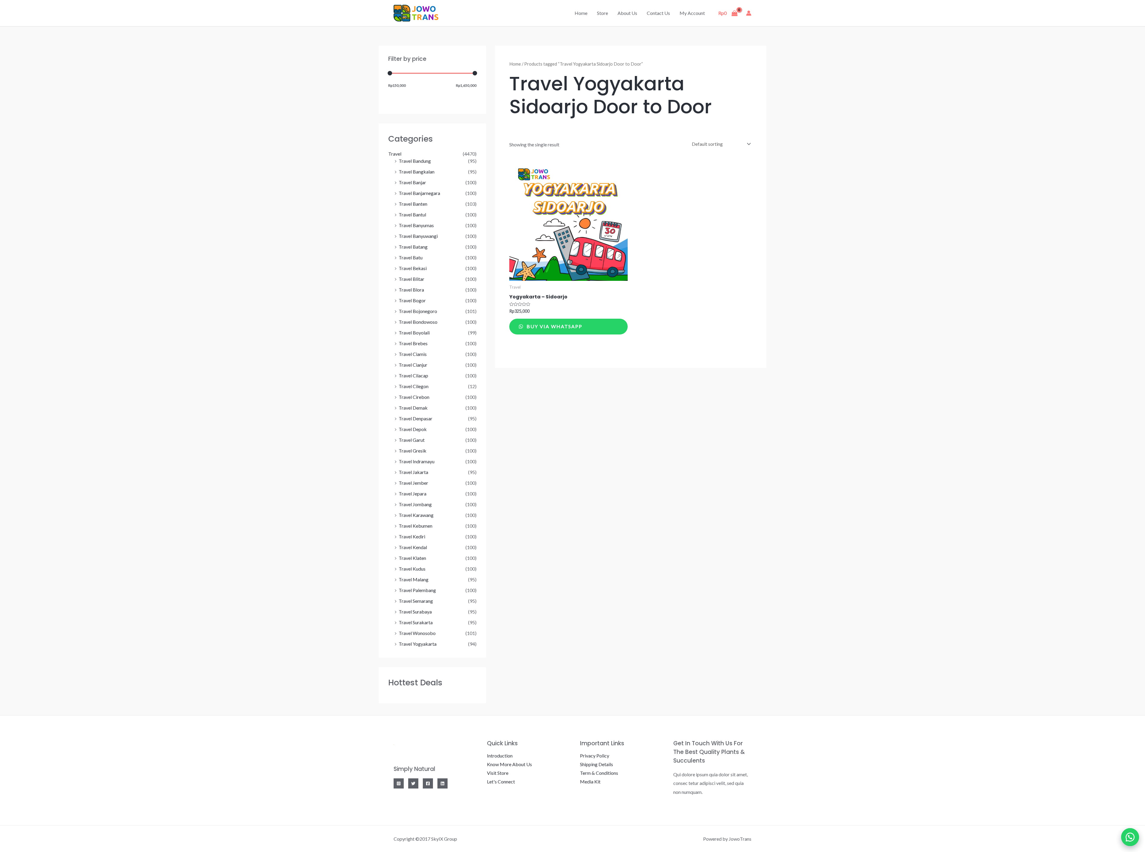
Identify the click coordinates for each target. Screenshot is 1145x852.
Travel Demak (413, 407)
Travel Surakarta (416, 622)
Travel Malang (413, 579)
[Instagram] (399, 783)
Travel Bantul (412, 214)
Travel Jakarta (413, 472)
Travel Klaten (412, 558)
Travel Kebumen (415, 526)
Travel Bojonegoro (418, 311)
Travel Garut (412, 440)
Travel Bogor (412, 300)
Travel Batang (413, 247)
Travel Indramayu (416, 461)
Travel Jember (413, 483)
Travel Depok (413, 429)
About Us (627, 13)
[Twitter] (413, 783)
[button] (1130, 837)
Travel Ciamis (413, 354)
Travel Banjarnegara (419, 193)
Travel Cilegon (413, 386)
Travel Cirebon (414, 397)
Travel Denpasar (415, 418)
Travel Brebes (413, 343)
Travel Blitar (411, 279)
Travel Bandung (415, 161)
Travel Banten (413, 204)
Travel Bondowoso (418, 322)
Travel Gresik (412, 450)
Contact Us (658, 13)
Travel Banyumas (416, 225)
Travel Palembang (417, 590)
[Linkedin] (442, 783)
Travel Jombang (415, 504)
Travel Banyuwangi (418, 236)
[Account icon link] (748, 13)
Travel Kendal (413, 547)
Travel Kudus (412, 568)
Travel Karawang (416, 515)
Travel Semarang (416, 601)
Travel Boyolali (414, 332)
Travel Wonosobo (417, 633)
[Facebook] (428, 783)
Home (581, 13)
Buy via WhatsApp (553, 326)
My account (692, 13)
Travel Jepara (412, 493)
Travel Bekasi (413, 268)
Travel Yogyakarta (418, 644)
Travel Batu (411, 257)
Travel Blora (411, 289)
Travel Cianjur (413, 365)
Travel (394, 154)
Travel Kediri (412, 536)
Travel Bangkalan (416, 171)
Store (602, 13)
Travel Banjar (412, 182)
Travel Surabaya (415, 611)
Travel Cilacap (413, 375)
